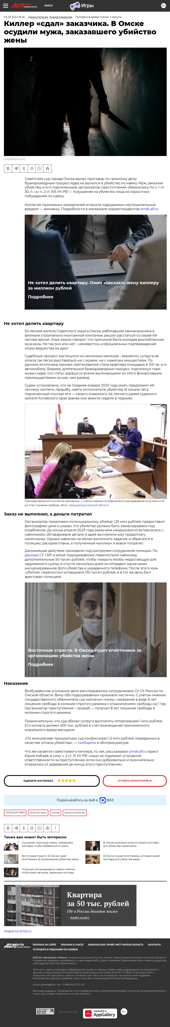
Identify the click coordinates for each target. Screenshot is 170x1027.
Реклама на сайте (44, 944)
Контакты (154, 944)
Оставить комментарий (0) (135, 780)
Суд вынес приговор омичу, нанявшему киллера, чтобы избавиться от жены (47, 844)
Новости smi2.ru (18, 931)
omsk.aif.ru (149, 209)
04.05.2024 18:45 (14, 17)
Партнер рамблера (68, 1011)
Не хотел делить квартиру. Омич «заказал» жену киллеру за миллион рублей (93, 285)
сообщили (87, 743)
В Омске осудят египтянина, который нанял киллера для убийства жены (131, 857)
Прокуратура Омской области (89, 505)
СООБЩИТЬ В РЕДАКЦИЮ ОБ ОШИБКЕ (55, 949)
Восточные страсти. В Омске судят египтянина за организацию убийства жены (84, 653)
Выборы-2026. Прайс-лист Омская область (115, 944)
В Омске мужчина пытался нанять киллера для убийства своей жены (131, 844)
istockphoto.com (15, 158)
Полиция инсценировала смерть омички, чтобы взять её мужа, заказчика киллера (48, 871)
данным (32, 555)
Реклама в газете (72, 944)
